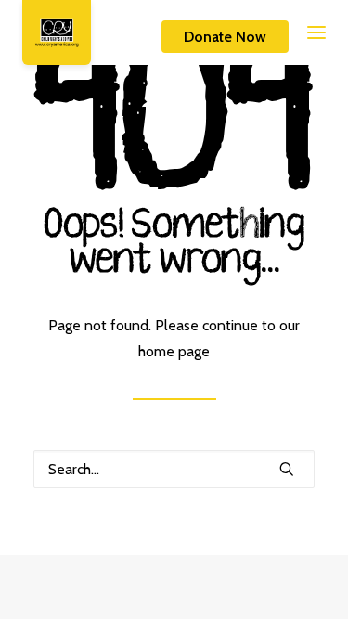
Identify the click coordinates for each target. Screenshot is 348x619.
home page (174, 351)
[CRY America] (56, 32)
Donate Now (225, 36)
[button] (300, 32)
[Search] (174, 469)
